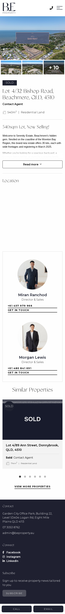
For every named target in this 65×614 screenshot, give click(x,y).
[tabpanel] (32, 434)
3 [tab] (30, 476)
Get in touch (18, 310)
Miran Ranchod (32, 295)
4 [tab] (35, 476)
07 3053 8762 (11, 527)
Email (48, 608)
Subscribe (14, 593)
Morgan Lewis (32, 357)
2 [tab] (25, 476)
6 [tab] (45, 476)
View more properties (32, 486)
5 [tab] (40, 476)
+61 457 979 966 (20, 305)
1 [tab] (20, 476)
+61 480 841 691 (19, 368)
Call (16, 608)
